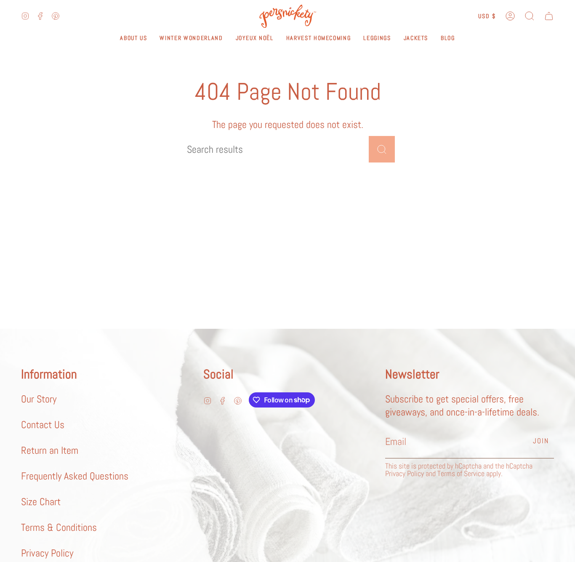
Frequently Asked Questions (74, 475)
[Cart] (549, 16)
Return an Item (49, 450)
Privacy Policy (47, 552)
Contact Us (42, 424)
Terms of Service (460, 473)
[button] (529, 16)
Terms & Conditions (59, 527)
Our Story (38, 398)
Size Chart (41, 501)
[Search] (382, 149)
